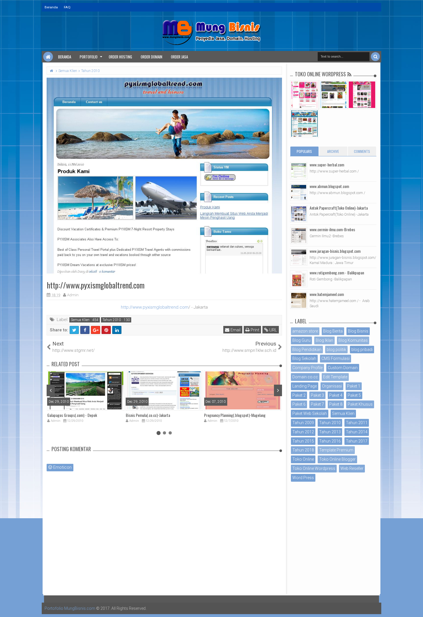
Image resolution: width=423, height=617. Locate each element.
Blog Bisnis (358, 331)
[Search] (375, 56)
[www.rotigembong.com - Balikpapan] (298, 278)
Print (254, 330)
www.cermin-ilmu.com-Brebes (332, 229)
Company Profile (307, 367)
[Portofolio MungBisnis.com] (48, 57)
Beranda (51, 7)
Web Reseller (351, 468)
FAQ (67, 7)
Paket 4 (335, 395)
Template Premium (336, 450)
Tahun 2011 (356, 422)
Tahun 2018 (303, 450)
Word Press (303, 477)
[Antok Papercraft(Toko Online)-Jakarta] (298, 213)
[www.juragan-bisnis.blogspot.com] (298, 257)
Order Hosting (120, 57)
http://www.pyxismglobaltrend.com (154, 307)
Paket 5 (354, 395)
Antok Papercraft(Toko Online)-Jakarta (339, 208)
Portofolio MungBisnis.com (70, 608)
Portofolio (89, 57)
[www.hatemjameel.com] (298, 300)
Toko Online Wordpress (313, 468)
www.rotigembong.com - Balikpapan (337, 272)
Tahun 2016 (330, 441)
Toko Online (303, 459)
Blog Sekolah (304, 358)
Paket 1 (353, 386)
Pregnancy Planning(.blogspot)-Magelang (235, 415)
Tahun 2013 (330, 432)
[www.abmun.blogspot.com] (298, 192)
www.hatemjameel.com (327, 294)
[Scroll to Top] (416, 607)
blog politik (336, 349)
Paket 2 (299, 395)
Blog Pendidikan (306, 349)
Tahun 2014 (356, 432)
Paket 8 (335, 404)
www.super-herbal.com (327, 165)
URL (272, 330)
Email (235, 330)
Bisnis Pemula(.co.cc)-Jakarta (148, 415)
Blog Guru (301, 340)
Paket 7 (317, 404)
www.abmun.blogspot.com (329, 186)
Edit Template (335, 377)
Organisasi (332, 386)
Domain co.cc (305, 377)
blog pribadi (362, 349)
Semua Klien (80, 320)
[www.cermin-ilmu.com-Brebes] (298, 235)
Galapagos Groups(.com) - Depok (72, 415)
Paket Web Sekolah (309, 413)
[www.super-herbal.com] (298, 170)
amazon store (305, 331)
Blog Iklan (324, 340)
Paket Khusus (360, 404)
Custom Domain (343, 367)
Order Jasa (179, 57)
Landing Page (304, 386)
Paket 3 (317, 395)
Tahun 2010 (111, 320)
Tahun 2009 (303, 422)
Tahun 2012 (303, 432)
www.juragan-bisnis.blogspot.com (335, 251)
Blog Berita (333, 331)
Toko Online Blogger (337, 459)
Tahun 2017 (356, 441)
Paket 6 (299, 404)
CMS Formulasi (335, 358)
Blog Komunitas (353, 340)
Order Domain (151, 57)
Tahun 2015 (303, 441)
